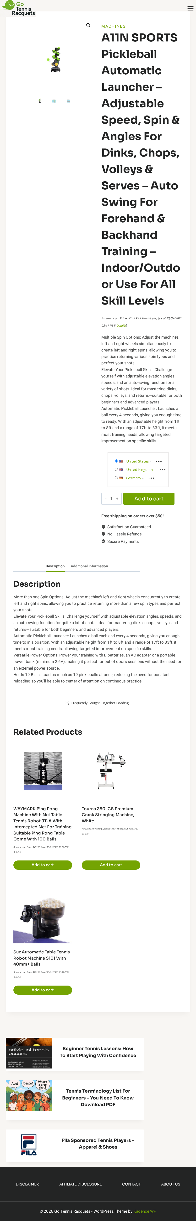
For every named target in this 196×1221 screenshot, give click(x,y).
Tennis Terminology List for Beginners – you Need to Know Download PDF (98, 1098)
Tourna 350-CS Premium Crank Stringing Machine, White (108, 815)
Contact (131, 1184)
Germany (133, 477)
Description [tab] (55, 566)
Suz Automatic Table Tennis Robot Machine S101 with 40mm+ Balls (41, 958)
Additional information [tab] (89, 566)
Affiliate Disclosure (80, 1184)
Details (121, 326)
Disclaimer (27, 1184)
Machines (113, 26)
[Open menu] (190, 8)
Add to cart (148, 498)
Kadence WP (144, 1211)
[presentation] (29, 1053)
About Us (170, 1184)
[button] (88, 25)
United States (137, 461)
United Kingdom (139, 469)
